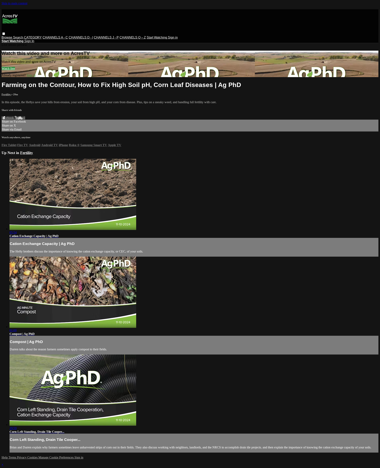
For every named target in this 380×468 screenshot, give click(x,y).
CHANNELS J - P (106, 37)
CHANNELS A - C (55, 37)
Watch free (8, 68)
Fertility (6, 94)
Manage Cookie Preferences (56, 457)
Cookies (32, 457)
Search (18, 37)
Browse (7, 37)
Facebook (8, 117)
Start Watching (157, 37)
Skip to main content (14, 3)
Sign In (29, 41)
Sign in (173, 37)
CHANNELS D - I (81, 37)
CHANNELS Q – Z (133, 37)
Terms (13, 457)
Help (5, 457)
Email (21, 117)
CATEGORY (33, 37)
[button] (3, 33)
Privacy (22, 457)
